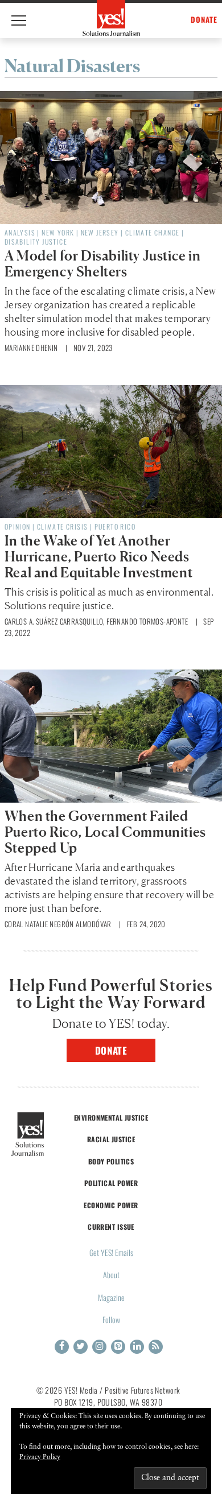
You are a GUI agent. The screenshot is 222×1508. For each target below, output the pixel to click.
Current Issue (111, 1227)
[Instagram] (99, 1347)
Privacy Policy (39, 1457)
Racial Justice (111, 1139)
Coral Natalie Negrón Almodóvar (58, 923)
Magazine (111, 1297)
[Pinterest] (118, 1347)
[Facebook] (62, 1347)
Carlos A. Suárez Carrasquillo (54, 621)
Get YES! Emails (111, 1252)
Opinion (18, 526)
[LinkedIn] (137, 1347)
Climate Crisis (62, 526)
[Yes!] (111, 18)
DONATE (204, 19)
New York (58, 232)
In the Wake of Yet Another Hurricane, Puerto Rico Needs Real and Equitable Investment (98, 556)
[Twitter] (80, 1347)
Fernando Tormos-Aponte (147, 621)
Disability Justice (36, 241)
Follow (111, 1319)
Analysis (20, 232)
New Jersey (100, 232)
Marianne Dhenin (31, 347)
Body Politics (111, 1161)
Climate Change (152, 232)
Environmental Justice (111, 1117)
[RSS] (156, 1347)
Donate (111, 1050)
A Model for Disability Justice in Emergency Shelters (103, 263)
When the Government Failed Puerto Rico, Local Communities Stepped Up (105, 832)
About (111, 1274)
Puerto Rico (114, 526)
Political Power (111, 1183)
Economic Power (111, 1205)
